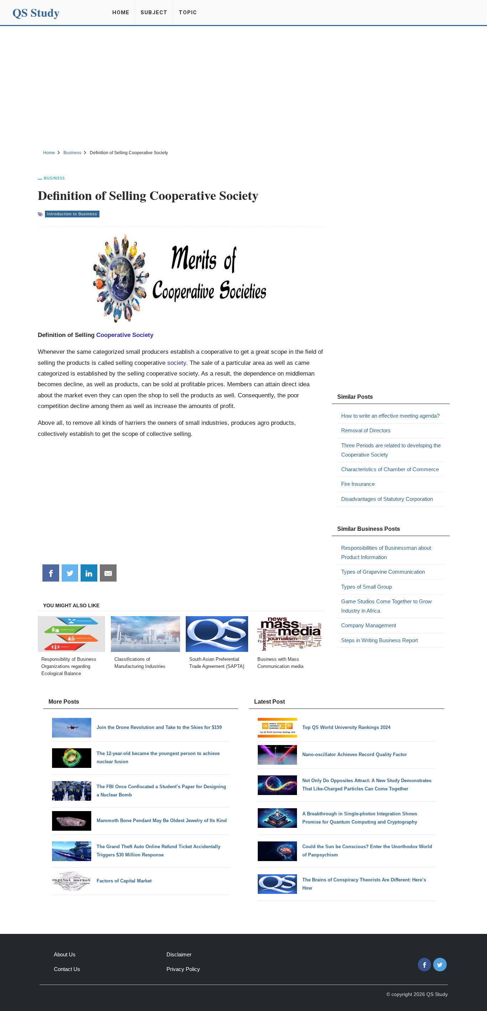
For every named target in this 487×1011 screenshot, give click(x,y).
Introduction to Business (72, 214)
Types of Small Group (366, 587)
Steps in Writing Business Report (379, 640)
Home (120, 12)
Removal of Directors (366, 430)
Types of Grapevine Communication (383, 572)
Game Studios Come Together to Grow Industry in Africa (386, 606)
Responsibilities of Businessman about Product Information (386, 552)
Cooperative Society (124, 334)
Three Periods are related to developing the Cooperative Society (391, 450)
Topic (188, 12)
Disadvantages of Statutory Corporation (387, 499)
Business (54, 178)
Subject (154, 12)
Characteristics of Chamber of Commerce (390, 469)
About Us (65, 954)
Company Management (368, 625)
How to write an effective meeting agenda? (390, 416)
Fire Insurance (358, 484)
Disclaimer (178, 954)
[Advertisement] (243, 87)
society (176, 362)
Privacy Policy (183, 969)
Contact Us (67, 969)
